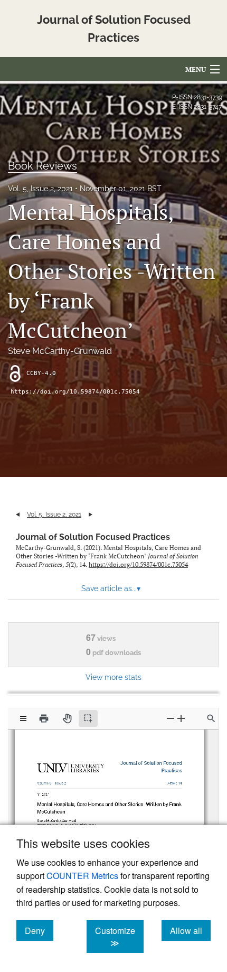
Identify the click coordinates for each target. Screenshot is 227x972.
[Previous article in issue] (18, 514)
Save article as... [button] (110, 588)
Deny (39, 930)
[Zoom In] (181, 718)
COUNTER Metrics (82, 876)
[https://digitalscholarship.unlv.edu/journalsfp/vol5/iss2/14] (171, 780)
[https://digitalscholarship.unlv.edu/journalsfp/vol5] (46, 780)
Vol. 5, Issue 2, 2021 (40, 188)
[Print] (43, 718)
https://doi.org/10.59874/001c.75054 (75, 391)
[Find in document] (211, 718)
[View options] (23, 718)
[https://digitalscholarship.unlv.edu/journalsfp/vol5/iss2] (61, 780)
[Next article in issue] (91, 514)
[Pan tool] (67, 718)
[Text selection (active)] (88, 718)
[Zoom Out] (170, 718)
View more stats (113, 676)
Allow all (190, 930)
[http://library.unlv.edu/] (71, 767)
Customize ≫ (119, 936)
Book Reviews (42, 166)
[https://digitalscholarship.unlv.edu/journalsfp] (149, 761)
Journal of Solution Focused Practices (93, 537)
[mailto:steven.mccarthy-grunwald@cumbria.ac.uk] (66, 820)
